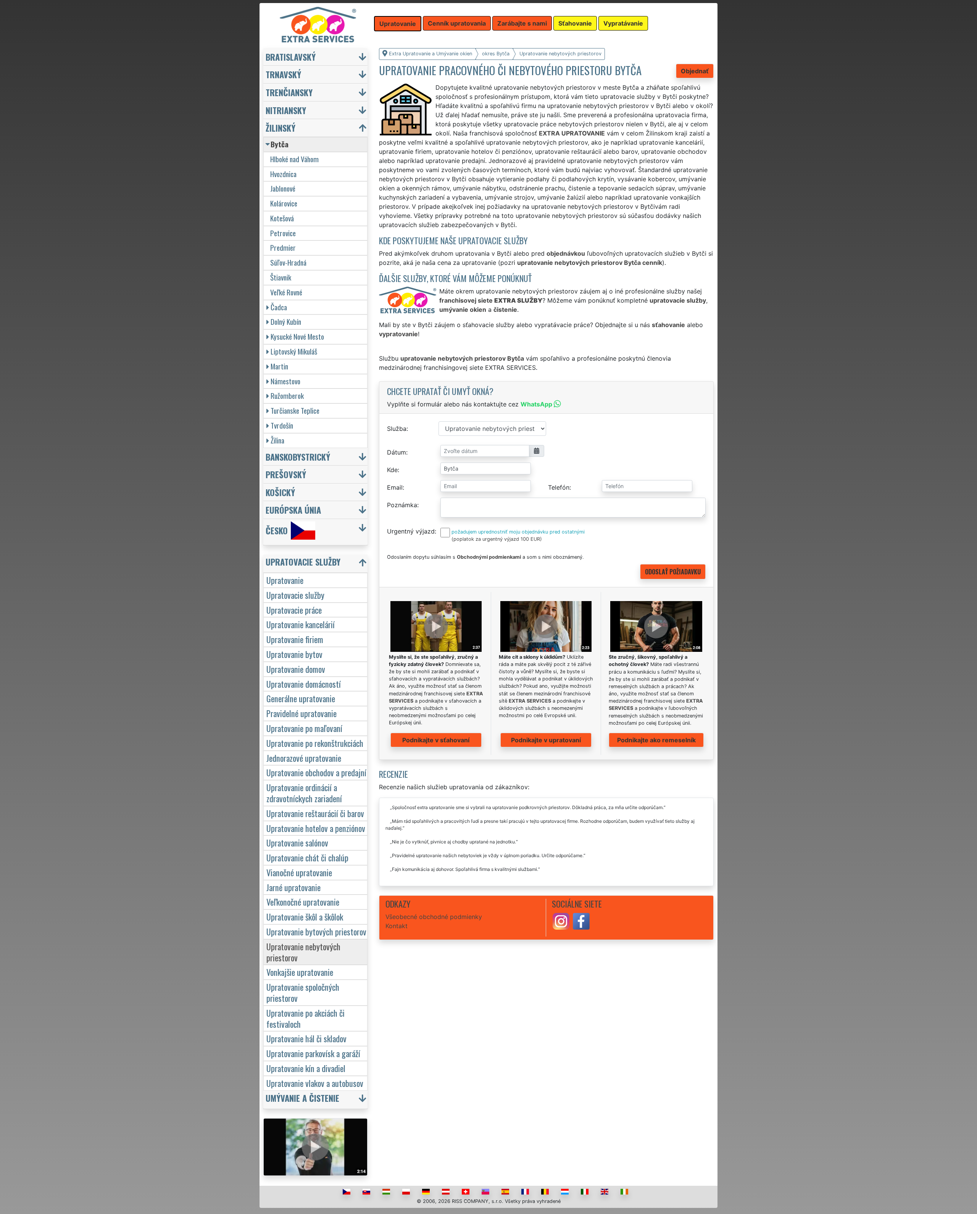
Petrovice (283, 233)
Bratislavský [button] (291, 56)
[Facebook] (581, 920)
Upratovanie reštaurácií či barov (315, 813)
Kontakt (396, 926)
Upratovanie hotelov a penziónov (315, 828)
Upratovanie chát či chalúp (307, 857)
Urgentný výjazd (411, 531)
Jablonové (282, 188)
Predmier (283, 247)
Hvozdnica (283, 173)
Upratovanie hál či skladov (306, 1038)
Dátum (396, 452)
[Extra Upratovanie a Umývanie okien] (318, 24)
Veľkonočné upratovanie (302, 901)
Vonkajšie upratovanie (299, 972)
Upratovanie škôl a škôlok (304, 916)
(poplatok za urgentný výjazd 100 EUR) (496, 539)
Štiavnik (280, 277)
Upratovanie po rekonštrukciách (314, 743)
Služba (396, 428)
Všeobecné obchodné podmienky (433, 917)
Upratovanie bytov (294, 654)
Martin (279, 366)
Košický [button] (280, 492)
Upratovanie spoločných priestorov (302, 992)
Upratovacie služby (295, 594)
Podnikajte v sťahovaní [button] (435, 740)
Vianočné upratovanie (299, 872)
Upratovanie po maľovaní (304, 728)
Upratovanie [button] (397, 23)
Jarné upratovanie (293, 887)
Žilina (277, 440)
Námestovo (285, 381)
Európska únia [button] (293, 509)
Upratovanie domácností (303, 683)
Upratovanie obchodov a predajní (316, 772)
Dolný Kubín (286, 321)
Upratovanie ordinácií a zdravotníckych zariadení (304, 792)
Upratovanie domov (295, 669)
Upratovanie (284, 580)
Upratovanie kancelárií (300, 624)
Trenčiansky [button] (289, 92)
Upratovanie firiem (294, 639)
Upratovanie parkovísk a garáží (313, 1053)
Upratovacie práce (294, 609)
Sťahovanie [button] (575, 23)
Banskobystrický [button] (298, 456)
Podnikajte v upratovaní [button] (546, 740)
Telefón (558, 487)
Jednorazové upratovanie (303, 757)
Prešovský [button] (286, 474)
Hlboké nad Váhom (294, 158)
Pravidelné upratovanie (301, 713)
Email (395, 487)
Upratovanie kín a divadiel (305, 1068)
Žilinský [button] (280, 127)
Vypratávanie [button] (623, 23)
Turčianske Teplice (295, 410)
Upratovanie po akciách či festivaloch (305, 1018)
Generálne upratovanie (300, 698)
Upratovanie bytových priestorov (316, 931)
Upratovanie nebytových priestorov (303, 952)
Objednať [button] (695, 71)
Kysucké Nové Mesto (297, 336)
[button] (316, 563)
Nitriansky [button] (286, 110)
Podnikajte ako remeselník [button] (656, 740)
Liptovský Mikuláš (294, 351)
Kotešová (282, 218)
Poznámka (402, 505)
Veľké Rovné (286, 292)
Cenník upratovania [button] (457, 23)
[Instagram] (561, 920)
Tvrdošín (282, 425)
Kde (392, 470)
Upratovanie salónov (297, 842)
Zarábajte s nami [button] (522, 23)
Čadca (279, 307)
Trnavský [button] (283, 74)
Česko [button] (277, 530)
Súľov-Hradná (288, 262)
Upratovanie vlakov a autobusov (314, 1083)
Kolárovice (283, 203)
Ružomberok (287, 395)
